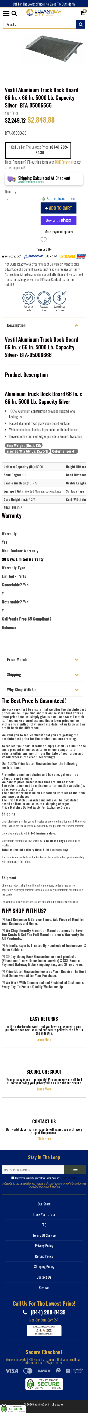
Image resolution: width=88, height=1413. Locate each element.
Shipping (14, 674)
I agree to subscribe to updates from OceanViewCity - (45, 1178)
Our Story (44, 1204)
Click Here (44, 1138)
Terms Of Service (68, 1178)
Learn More (44, 1039)
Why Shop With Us (21, 689)
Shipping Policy (44, 1266)
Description (16, 325)
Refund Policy (44, 1256)
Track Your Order (44, 1214)
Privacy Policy (44, 1245)
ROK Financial (64, 162)
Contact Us (44, 1277)
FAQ (44, 1224)
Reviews (44, 1287)
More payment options (58, 231)
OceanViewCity (40, 1404)
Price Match (17, 659)
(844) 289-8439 (47, 1312)
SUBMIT (75, 1169)
